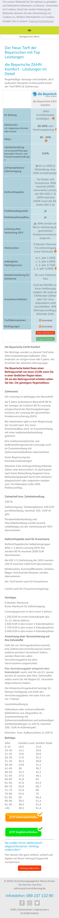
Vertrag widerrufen (29, 868)
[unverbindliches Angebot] (24, 830)
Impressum (40, 909)
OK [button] (29, 30)
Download (47, 320)
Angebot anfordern (45, 339)
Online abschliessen (45, 333)
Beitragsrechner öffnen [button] (29, 36)
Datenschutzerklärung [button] (41, 21)
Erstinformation (30, 913)
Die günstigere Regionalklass (32, 382)
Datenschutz (25, 909)
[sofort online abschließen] (24, 816)
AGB (13, 909)
